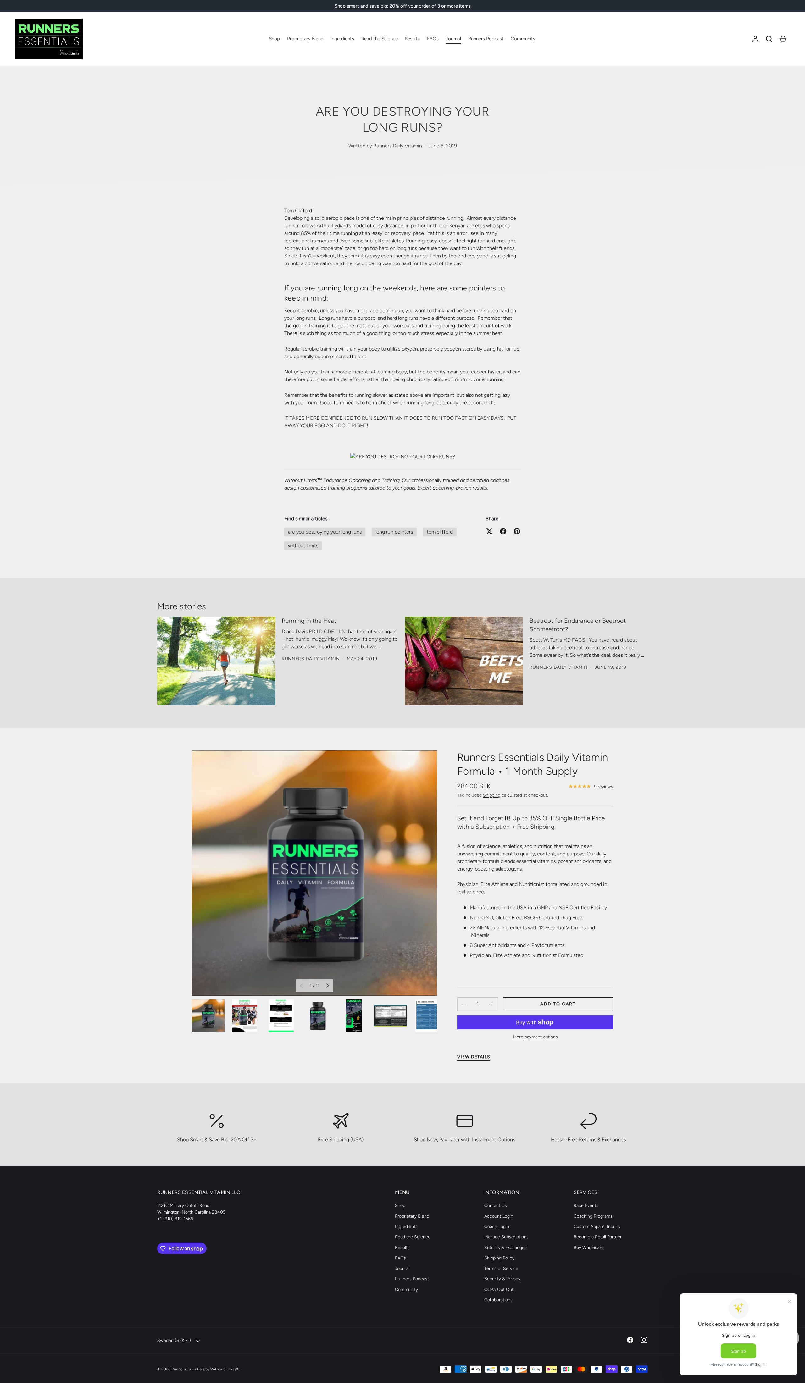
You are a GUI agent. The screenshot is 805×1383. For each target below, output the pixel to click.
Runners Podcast (486, 38)
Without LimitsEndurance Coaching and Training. (342, 480)
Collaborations (498, 1300)
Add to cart (558, 1004)
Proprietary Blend (305, 38)
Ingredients (342, 38)
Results (412, 38)
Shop (274, 38)
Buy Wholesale (588, 1247)
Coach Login (496, 1226)
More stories (181, 606)
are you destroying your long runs (325, 532)
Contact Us (495, 1205)
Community (523, 38)
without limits (303, 546)
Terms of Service (501, 1268)
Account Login (498, 1216)
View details (473, 1056)
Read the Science (379, 38)
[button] (769, 39)
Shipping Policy (499, 1258)
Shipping (491, 795)
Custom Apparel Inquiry (597, 1226)
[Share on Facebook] (503, 531)
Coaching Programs (593, 1216)
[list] (314, 873)
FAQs (433, 38)
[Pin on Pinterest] (517, 531)
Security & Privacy (502, 1278)
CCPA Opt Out (499, 1289)
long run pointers (394, 532)
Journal (453, 38)
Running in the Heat (309, 620)
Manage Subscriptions (506, 1237)
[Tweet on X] (489, 531)
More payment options (535, 1037)
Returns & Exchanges (505, 1247)
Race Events (586, 1205)
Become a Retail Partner (598, 1237)
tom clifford (440, 532)
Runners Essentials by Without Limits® (205, 1369)
